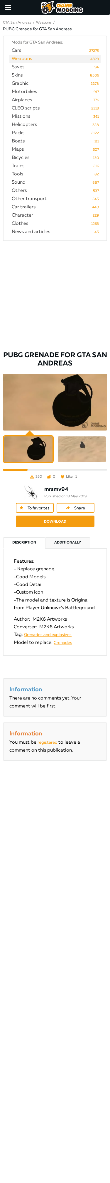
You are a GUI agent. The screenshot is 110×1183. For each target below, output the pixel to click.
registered (48, 742)
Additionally (67, 542)
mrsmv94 (56, 489)
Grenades (63, 643)
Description (24, 542)
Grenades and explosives (48, 635)
